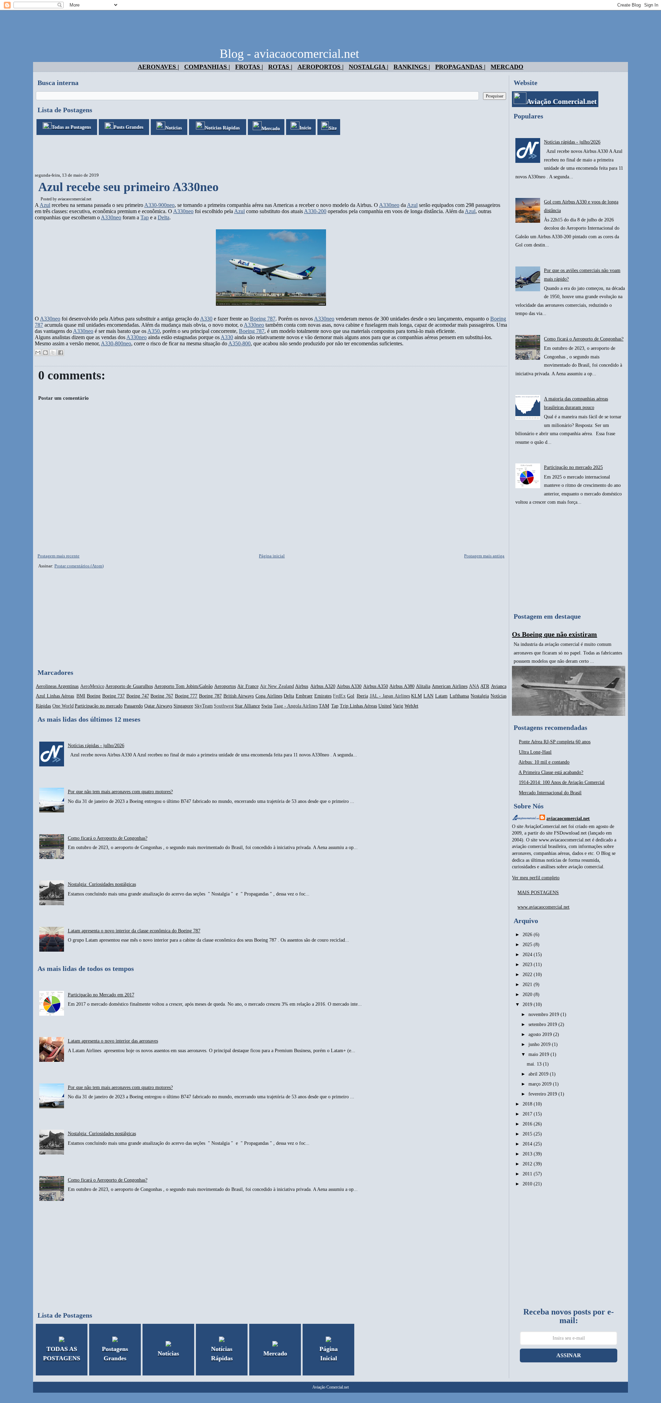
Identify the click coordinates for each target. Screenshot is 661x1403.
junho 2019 (540, 1044)
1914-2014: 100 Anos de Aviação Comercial (562, 782)
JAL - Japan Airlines (390, 696)
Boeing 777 (186, 696)
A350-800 (239, 343)
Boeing (94, 696)
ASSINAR (568, 1355)
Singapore (183, 706)
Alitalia (423, 686)
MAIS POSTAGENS (538, 892)
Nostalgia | (368, 66)
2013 (528, 1153)
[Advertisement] (158, 153)
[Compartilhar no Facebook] (60, 352)
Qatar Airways (158, 706)
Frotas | (249, 66)
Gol (350, 696)
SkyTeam (204, 706)
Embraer (304, 696)
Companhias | (207, 66)
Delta (163, 217)
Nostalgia (480, 696)
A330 (206, 319)
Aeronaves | (158, 66)
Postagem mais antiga (484, 555)
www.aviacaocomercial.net (543, 907)
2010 (528, 1183)
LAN (428, 696)
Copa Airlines (268, 696)
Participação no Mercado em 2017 (101, 994)
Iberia (362, 696)
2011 (528, 1173)
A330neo (389, 205)
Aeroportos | (320, 66)
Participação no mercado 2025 (573, 467)
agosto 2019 (540, 1034)
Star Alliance (247, 706)
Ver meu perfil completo (535, 877)
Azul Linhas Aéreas (55, 696)
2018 (528, 1104)
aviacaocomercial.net (74, 199)
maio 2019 (539, 1054)
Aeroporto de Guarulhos (129, 686)
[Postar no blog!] (45, 352)
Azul (45, 205)
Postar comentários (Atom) (79, 565)
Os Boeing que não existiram (554, 634)
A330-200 (315, 211)
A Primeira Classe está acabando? (550, 772)
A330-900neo (159, 205)
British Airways (238, 696)
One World (63, 706)
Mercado (507, 66)
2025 (528, 944)
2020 (528, 994)
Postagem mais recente (59, 555)
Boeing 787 (262, 319)
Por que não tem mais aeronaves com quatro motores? (120, 791)
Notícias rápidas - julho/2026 (96, 745)
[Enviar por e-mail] (37, 352)
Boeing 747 (137, 696)
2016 (528, 1124)
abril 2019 (539, 1074)
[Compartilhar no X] (53, 352)
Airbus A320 (322, 686)
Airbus (301, 686)
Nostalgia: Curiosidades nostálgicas (102, 884)
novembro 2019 (544, 1014)
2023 (528, 964)
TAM (324, 706)
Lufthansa (459, 696)
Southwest (224, 706)
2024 (528, 954)
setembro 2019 (543, 1024)
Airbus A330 (349, 686)
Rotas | (280, 66)
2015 (528, 1134)
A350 (153, 331)
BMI (80, 696)
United (384, 706)
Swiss (266, 706)
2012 (528, 1163)
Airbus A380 (401, 686)
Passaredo (133, 706)
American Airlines (449, 686)
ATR (484, 686)
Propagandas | (460, 66)
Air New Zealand (277, 686)
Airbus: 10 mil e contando (543, 762)
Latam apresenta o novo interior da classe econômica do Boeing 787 (134, 930)
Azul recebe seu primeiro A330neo (128, 187)
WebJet (411, 706)
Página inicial (272, 555)
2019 (528, 1004)
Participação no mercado (99, 706)
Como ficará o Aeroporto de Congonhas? (107, 838)
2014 (528, 1144)
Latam (441, 696)
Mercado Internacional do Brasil (550, 792)
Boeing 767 (161, 696)
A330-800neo (116, 343)
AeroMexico (92, 686)
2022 (528, 974)
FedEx (339, 696)
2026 (528, 934)
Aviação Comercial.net (330, 1387)
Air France (247, 686)
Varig (398, 706)
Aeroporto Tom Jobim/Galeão (183, 686)
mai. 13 (535, 1064)
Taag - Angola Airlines (296, 706)
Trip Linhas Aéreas (358, 706)
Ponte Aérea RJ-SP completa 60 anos (554, 741)
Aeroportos (225, 686)
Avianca (498, 686)
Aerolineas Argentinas (57, 686)
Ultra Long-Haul (535, 752)
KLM (416, 696)
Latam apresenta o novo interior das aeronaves (113, 1041)
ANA (474, 686)
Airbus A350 (375, 686)
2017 (528, 1114)
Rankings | (412, 66)
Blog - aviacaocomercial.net (289, 54)
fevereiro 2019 (543, 1094)
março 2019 (540, 1084)
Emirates (323, 696)
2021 (528, 984)
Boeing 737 (113, 696)
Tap (144, 217)
